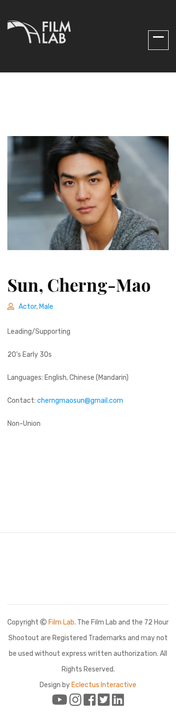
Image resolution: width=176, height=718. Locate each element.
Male (46, 306)
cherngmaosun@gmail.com (80, 400)
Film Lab (61, 622)
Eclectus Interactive (103, 685)
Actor (27, 306)
